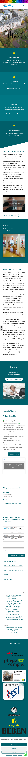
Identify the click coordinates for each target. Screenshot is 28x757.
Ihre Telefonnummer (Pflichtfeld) (13, 570)
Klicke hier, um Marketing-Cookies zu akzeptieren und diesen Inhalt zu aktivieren (14, 203)
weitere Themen (14, 454)
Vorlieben (14, 752)
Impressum (20, 755)
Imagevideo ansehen (10, 215)
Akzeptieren (14, 744)
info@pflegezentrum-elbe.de (13, 503)
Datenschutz (15, 755)
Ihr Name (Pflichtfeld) (10, 561)
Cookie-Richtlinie (9, 755)
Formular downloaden (17, 555)
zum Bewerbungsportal (14, 379)
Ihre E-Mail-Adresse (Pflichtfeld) (13, 565)
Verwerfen (14, 748)
